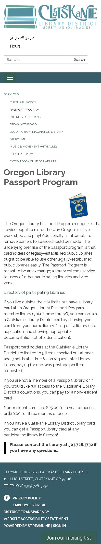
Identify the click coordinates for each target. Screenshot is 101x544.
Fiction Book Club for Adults (33, 161)
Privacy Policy (27, 498)
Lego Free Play (21, 154)
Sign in (59, 526)
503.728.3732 (22, 37)
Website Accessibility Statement (36, 519)
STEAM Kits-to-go (23, 124)
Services (11, 94)
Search (79, 60)
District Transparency (26, 512)
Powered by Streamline (27, 526)
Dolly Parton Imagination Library (36, 131)
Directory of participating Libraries (34, 292)
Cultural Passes (23, 102)
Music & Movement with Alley (33, 146)
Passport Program (24, 109)
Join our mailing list (69, 538)
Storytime (18, 139)
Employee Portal (29, 505)
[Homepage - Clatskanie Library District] (50, 17)
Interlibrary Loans (25, 117)
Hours (15, 46)
